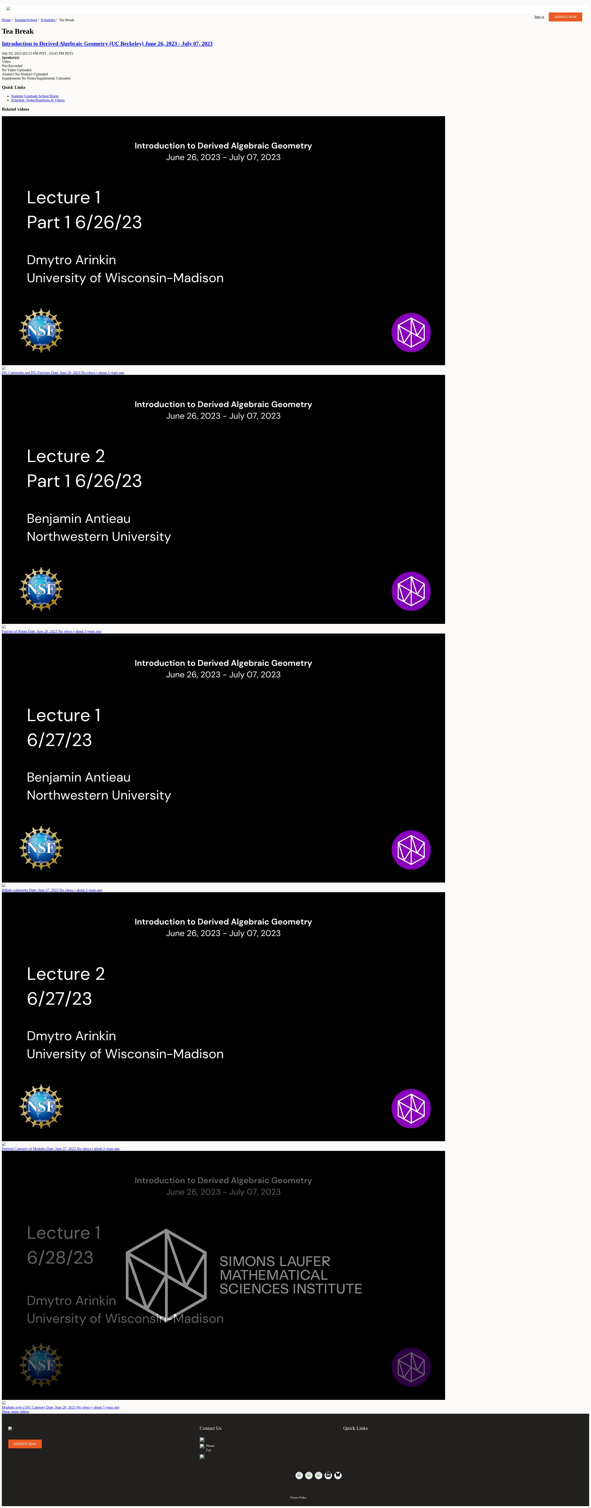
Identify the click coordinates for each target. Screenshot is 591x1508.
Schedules (48, 20)
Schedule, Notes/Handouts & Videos (38, 100)
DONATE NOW (565, 17)
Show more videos (15, 1411)
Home (6, 20)
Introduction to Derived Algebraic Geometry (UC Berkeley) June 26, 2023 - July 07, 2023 (107, 44)
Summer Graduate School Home (35, 96)
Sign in (539, 17)
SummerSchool (26, 20)
